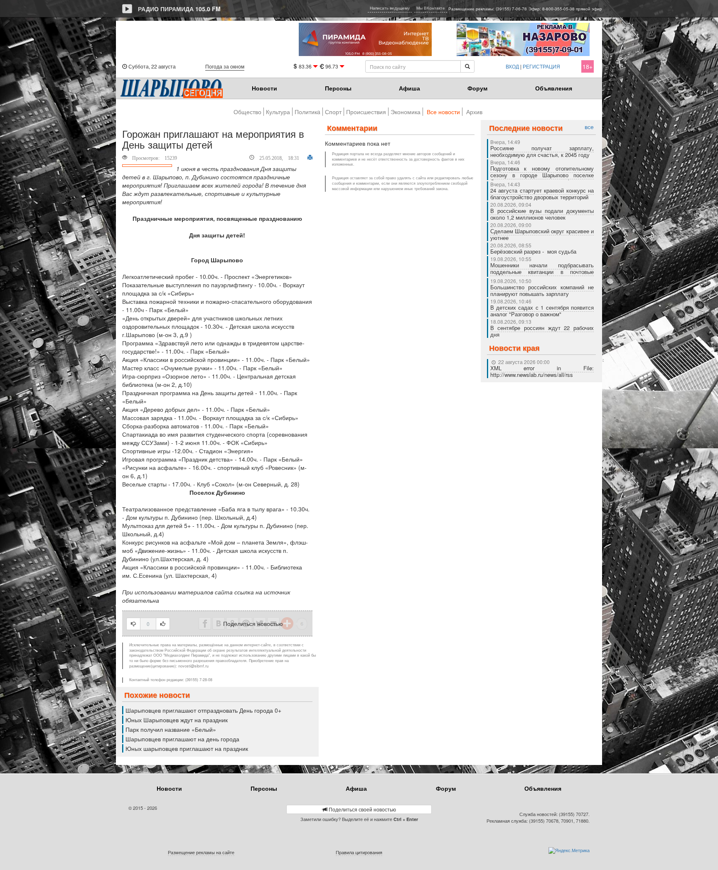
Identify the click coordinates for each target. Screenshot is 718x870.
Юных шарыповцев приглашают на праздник (186, 748)
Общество (247, 112)
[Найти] (467, 66)
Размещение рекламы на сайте (201, 852)
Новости (264, 88)
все (589, 127)
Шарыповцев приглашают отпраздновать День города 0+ (203, 710)
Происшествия (366, 112)
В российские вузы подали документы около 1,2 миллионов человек (542, 214)
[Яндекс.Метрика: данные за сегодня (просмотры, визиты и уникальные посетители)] (569, 850)
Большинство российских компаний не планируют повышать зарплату (542, 290)
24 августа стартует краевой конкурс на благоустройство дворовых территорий (542, 193)
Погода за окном (224, 66)
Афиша (409, 88)
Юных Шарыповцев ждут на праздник (176, 720)
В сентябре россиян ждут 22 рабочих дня (542, 331)
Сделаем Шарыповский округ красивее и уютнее (542, 234)
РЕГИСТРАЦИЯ (541, 66)
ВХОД (512, 66)
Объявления (553, 88)
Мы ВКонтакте (430, 8)
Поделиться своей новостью (361, 809)
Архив (474, 112)
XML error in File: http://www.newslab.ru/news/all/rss (542, 371)
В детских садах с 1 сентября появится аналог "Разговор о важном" (542, 310)
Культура (278, 112)
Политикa (307, 112)
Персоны (338, 88)
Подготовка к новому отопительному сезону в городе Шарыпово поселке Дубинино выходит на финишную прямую (542, 178)
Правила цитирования (359, 852)
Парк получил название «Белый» (170, 729)
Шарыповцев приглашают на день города (182, 739)
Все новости (443, 112)
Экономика (405, 112)
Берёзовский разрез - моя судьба (533, 251)
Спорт (333, 112)
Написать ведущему (390, 8)
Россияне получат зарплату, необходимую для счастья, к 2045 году (542, 151)
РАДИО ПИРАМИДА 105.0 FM (179, 9)
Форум (477, 88)
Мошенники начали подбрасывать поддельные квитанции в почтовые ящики (542, 271)
